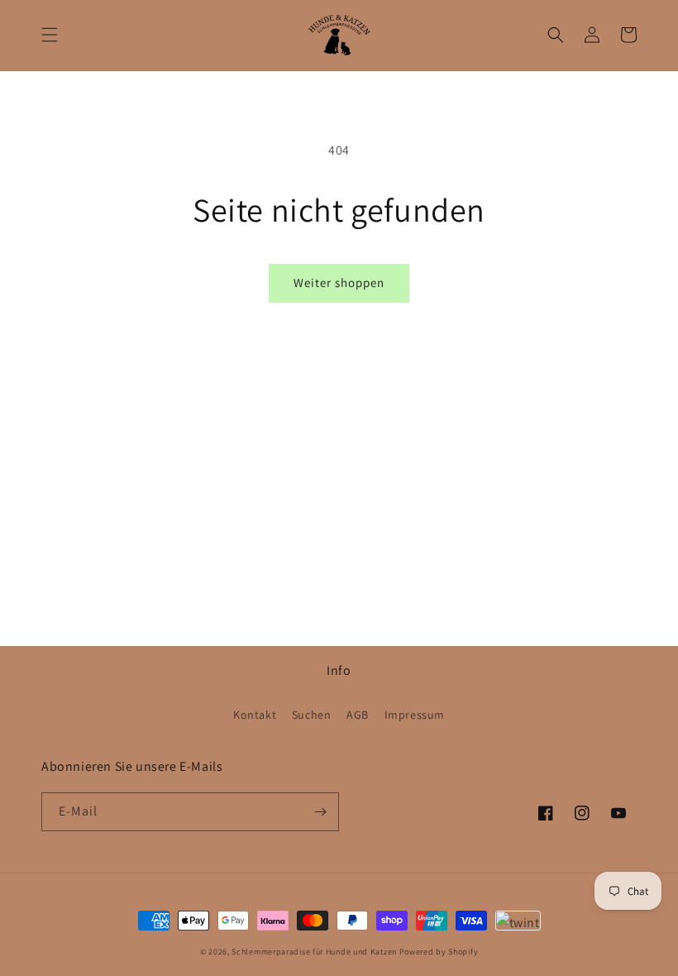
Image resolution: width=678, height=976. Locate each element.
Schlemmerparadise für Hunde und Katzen (314, 951)
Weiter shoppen (339, 282)
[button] (49, 35)
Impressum (414, 714)
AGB (357, 714)
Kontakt (254, 714)
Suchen (312, 714)
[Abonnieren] (320, 811)
